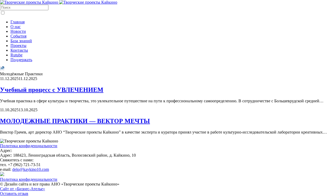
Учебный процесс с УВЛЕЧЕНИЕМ (51, 89)
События (18, 36)
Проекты (18, 45)
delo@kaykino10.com (30, 169)
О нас (15, 26)
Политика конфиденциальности (28, 146)
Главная (17, 22)
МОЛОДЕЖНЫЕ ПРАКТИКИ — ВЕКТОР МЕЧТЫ (75, 121)
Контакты (19, 50)
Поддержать (21, 59)
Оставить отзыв (14, 193)
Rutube (16, 55)
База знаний (21, 41)
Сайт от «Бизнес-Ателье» (22, 189)
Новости (18, 31)
